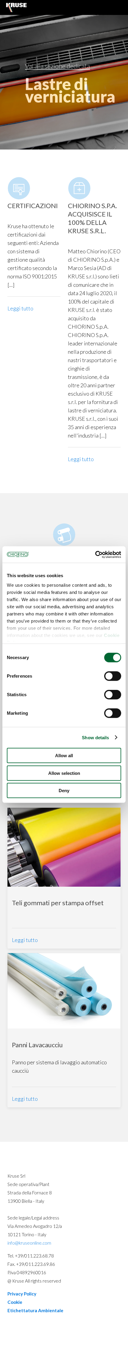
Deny (64, 790)
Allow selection (64, 772)
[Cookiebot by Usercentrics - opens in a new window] (95, 554)
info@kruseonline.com (29, 1243)
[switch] (112, 676)
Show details (95, 737)
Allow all (64, 755)
